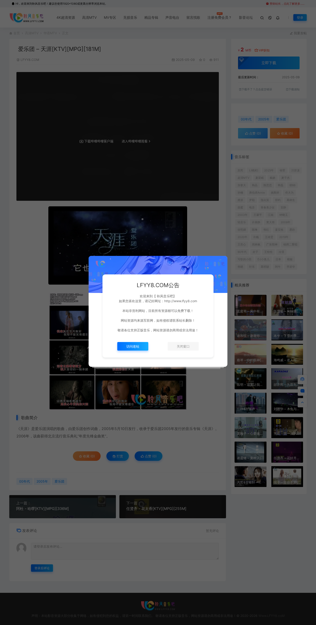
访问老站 (132, 346)
